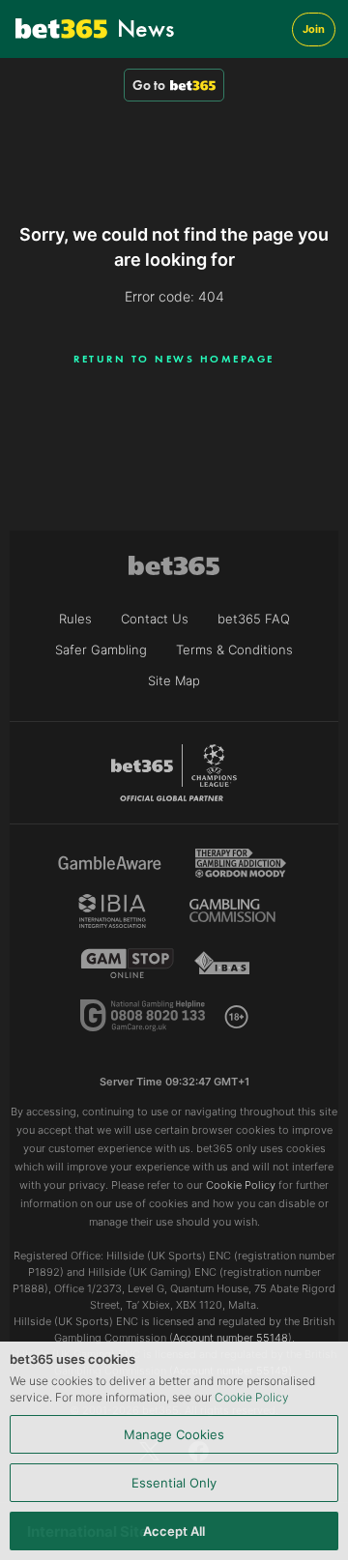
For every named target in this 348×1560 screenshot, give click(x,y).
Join (314, 29)
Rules (75, 618)
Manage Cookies (174, 1434)
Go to (148, 85)
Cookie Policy (252, 1397)
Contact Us (154, 618)
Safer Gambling (101, 649)
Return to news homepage (174, 358)
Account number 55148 (230, 1337)
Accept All (174, 1531)
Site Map (174, 680)
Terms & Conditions (234, 649)
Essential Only (174, 1482)
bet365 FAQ (254, 618)
